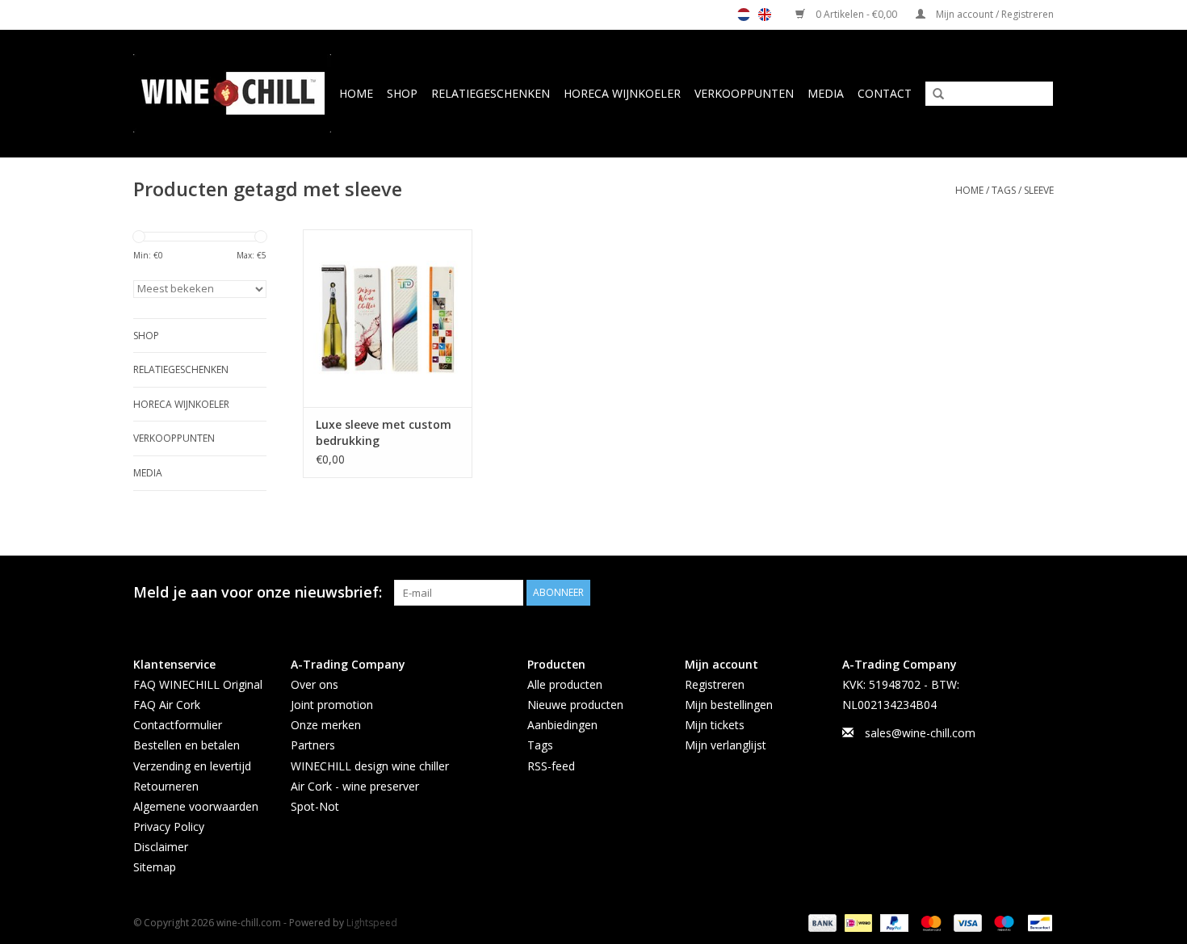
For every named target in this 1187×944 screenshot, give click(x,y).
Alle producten (564, 684)
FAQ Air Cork (166, 704)
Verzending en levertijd (192, 766)
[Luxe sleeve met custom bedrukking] (387, 318)
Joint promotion (332, 704)
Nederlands (743, 14)
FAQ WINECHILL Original (197, 684)
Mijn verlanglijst (725, 745)
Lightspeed (371, 922)
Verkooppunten (744, 93)
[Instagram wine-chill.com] (1041, 593)
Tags (1004, 190)
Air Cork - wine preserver (355, 786)
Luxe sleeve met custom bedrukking (383, 432)
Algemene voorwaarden (195, 806)
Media (825, 93)
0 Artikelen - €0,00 (856, 14)
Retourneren (166, 786)
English (764, 14)
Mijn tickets (714, 724)
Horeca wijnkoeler (622, 93)
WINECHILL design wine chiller (370, 766)
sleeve (1039, 190)
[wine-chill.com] (232, 93)
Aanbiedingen (562, 724)
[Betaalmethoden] (821, 922)
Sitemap (154, 867)
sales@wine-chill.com (920, 733)
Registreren (714, 684)
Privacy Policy (168, 826)
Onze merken (326, 724)
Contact (885, 93)
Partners (313, 745)
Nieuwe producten (575, 704)
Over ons (314, 684)
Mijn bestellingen (729, 704)
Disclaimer (160, 846)
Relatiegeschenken (490, 93)
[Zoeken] (933, 94)
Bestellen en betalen (186, 745)
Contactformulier (177, 724)
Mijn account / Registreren (993, 14)
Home (356, 93)
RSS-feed (551, 766)
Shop (402, 93)
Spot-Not (315, 806)
